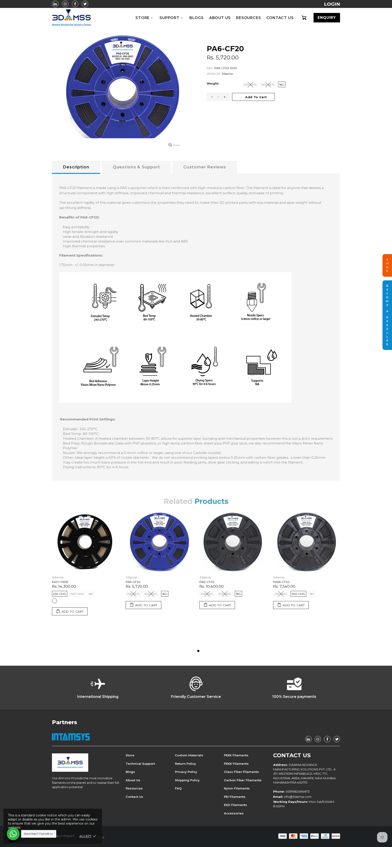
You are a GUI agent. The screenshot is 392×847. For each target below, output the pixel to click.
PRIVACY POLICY (62, 836)
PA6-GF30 (133, 582)
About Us (133, 780)
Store (130, 755)
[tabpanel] (233, 566)
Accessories (234, 813)
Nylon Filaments (237, 788)
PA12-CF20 (206, 582)
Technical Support (140, 763)
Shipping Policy (187, 780)
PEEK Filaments (236, 755)
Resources (134, 788)
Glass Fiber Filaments (241, 772)
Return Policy (185, 763)
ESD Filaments (235, 805)
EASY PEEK (60, 582)
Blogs (130, 772)
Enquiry (327, 17)
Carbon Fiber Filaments (243, 780)
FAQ (178, 788)
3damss (71, 17)
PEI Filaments (234, 796)
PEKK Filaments (236, 763)
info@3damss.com (297, 796)
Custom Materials (189, 755)
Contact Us (134, 796)
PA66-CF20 (281, 582)
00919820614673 (298, 791)
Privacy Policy (186, 772)
